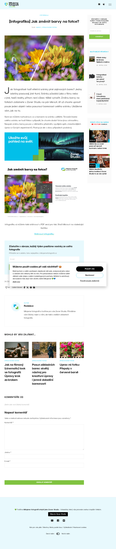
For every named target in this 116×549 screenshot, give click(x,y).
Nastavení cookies (79, 527)
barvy (38, 27)
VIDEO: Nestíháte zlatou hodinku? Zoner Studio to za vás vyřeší (97, 172)
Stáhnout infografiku (44, 234)
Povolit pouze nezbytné (89, 281)
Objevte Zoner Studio (58, 514)
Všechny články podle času (52, 527)
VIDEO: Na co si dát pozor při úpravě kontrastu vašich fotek (98, 146)
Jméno (8, 452)
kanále (100, 124)
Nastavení (89, 275)
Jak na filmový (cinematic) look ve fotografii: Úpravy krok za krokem (15, 372)
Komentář (9, 422)
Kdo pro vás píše (35, 527)
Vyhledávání (68, 527)
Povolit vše (90, 269)
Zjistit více (16, 282)
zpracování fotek (49, 27)
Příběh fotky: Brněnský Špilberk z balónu (103, 60)
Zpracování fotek (12, 360)
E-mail (7, 461)
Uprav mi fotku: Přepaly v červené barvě (70, 369)
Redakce (29, 306)
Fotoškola (44, 15)
